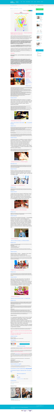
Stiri (37, 54)
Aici (11, 67)
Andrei (41, 33)
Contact (35, 1)
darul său (24, 63)
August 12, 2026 (38, 27)
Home (29, 5)
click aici (25, 347)
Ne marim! (42, 1)
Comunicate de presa (39, 53)
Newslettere (32, 5)
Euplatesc (12, 348)
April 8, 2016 (12, 8)
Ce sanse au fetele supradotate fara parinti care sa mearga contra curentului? (15, 399)
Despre (24, 1)
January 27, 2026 (38, 33)
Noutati (32, 1)
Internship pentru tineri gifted (41, 43)
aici (24, 358)
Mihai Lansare (17, 8)
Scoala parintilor (28, 1)
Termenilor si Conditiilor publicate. (24, 407)
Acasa (21, 1)
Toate (35, 5)
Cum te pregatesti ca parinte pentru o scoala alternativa (27, 398)
